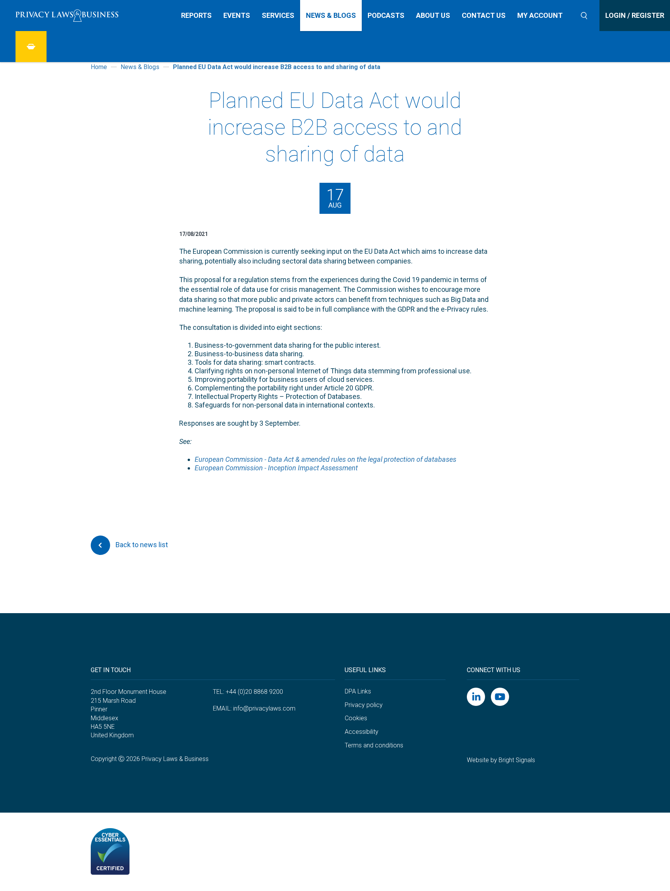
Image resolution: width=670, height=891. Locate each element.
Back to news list (141, 544)
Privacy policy (364, 705)
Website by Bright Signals (501, 760)
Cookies (356, 718)
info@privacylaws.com (264, 708)
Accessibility (361, 731)
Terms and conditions (374, 745)
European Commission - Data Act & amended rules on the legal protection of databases (325, 459)
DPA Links (358, 691)
